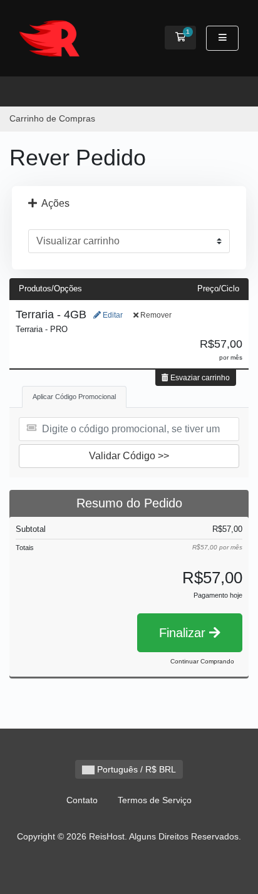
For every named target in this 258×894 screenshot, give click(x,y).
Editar (112, 315)
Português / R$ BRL (135, 769)
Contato (82, 800)
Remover (155, 315)
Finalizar (184, 633)
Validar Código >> (129, 455)
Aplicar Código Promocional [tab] (74, 396)
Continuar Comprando (202, 661)
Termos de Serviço (155, 800)
